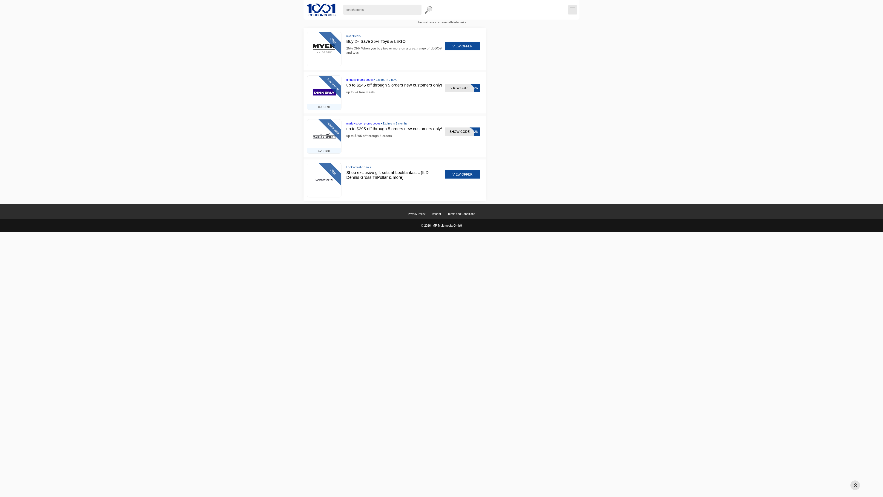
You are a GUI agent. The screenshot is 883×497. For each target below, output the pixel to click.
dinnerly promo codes (359, 79)
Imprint (436, 214)
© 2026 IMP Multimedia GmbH (441, 225)
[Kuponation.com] (321, 9)
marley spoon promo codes (363, 123)
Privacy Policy (416, 214)
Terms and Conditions (461, 214)
